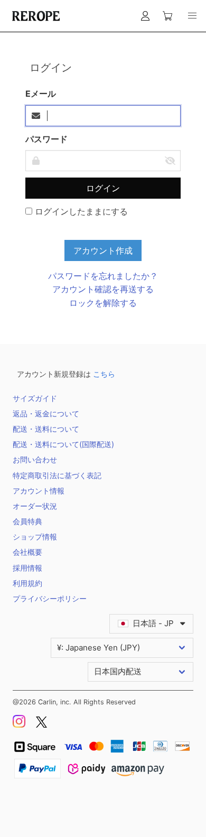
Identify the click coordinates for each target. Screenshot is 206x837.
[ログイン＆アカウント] (145, 16)
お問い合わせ (35, 459)
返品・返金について (46, 413)
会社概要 (27, 551)
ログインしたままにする (80, 211)
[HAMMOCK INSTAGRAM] (20, 725)
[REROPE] (34, 16)
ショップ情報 (35, 536)
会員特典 (27, 521)
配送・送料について (46, 428)
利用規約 (27, 583)
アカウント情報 (38, 490)
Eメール (40, 93)
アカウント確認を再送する (103, 289)
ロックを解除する (103, 302)
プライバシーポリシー (50, 598)
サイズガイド (35, 398)
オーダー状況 (35, 505)
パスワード (46, 139)
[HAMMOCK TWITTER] (41, 725)
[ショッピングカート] (167, 16)
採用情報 (27, 567)
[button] (192, 16)
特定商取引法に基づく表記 (57, 475)
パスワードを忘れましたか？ (103, 276)
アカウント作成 (103, 250)
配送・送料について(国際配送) (63, 444)
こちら (104, 373)
